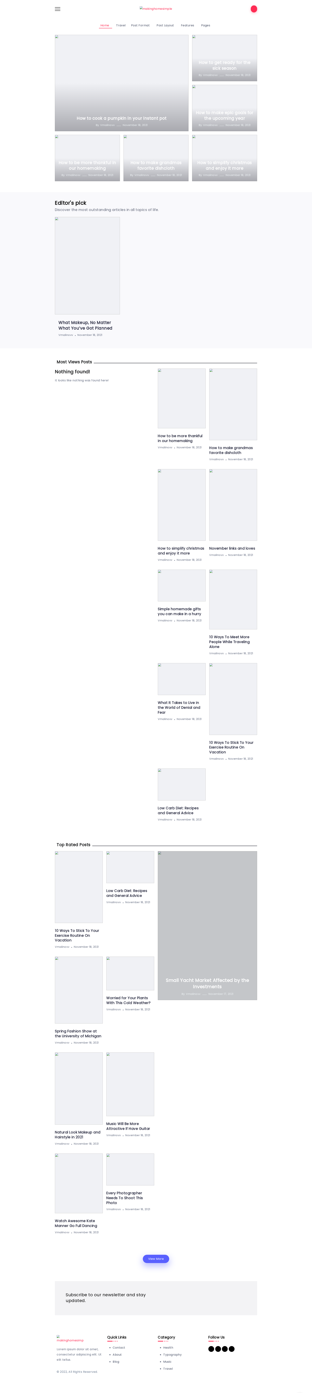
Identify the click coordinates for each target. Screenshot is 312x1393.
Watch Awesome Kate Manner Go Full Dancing (76, 1223)
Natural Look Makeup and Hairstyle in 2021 (78, 1135)
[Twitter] (218, 1349)
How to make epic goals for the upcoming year (225, 115)
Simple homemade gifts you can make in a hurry (179, 611)
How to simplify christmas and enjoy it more (224, 165)
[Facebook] (211, 1349)
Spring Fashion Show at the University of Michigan (78, 1034)
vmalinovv (107, 125)
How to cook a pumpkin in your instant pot (122, 118)
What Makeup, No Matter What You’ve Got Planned (85, 325)
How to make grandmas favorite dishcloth (156, 165)
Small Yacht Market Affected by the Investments (207, 983)
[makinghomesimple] (156, 9)
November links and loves (232, 548)
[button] (156, 1259)
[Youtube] (225, 1349)
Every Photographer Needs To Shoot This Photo (124, 1198)
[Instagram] (232, 1349)
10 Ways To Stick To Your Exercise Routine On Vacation (231, 747)
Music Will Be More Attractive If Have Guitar (128, 1126)
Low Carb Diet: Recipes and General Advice (178, 810)
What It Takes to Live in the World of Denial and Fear (179, 707)
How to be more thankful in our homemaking (87, 165)
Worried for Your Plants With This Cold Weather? (128, 1000)
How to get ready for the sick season (224, 65)
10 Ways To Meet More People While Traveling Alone (229, 642)
